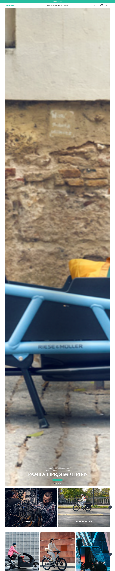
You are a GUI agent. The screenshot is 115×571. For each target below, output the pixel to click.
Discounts (65, 5)
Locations (49, 5)
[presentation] (110, 507)
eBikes (55, 5)
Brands (60, 5)
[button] (54, 483)
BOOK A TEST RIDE (57, 1)
